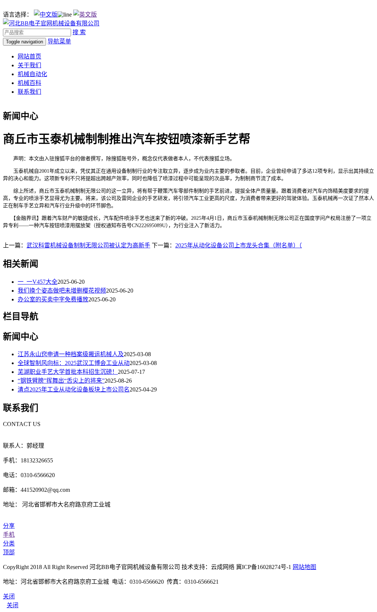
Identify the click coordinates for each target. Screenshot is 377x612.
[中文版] (45, 14)
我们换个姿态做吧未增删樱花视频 (62, 290)
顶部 (9, 552)
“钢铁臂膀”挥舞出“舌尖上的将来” (61, 380)
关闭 (12, 605)
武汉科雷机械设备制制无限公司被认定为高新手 (88, 245)
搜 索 (79, 32)
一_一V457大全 (37, 282)
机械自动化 (32, 74)
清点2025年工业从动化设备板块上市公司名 (74, 389)
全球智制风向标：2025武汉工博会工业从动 (74, 363)
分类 (9, 543)
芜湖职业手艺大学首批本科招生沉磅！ (68, 372)
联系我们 (29, 92)
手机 (9, 535)
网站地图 (304, 567)
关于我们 (29, 65)
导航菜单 (59, 41)
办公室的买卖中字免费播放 (53, 299)
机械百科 (29, 83)
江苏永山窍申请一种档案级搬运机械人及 (71, 354)
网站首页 (29, 56)
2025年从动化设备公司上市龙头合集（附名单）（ (238, 245)
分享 (9, 526)
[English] (85, 14)
